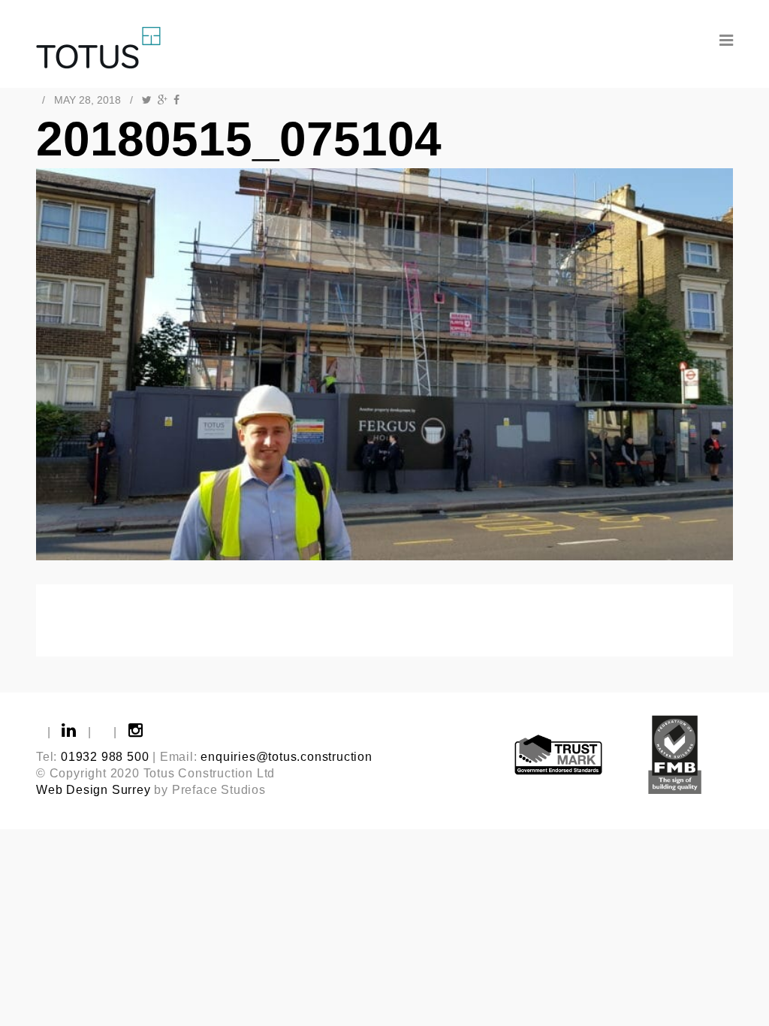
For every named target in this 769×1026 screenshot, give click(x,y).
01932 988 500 (105, 756)
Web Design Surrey (93, 789)
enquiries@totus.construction (286, 756)
